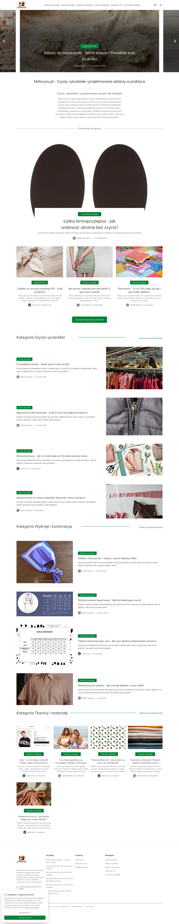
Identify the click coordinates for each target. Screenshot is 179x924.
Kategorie (109, 855)
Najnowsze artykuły (52, 5)
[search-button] (155, 5)
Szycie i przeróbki (68, 5)
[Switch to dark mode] (161, 5)
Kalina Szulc (80, 860)
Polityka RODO (64, 906)
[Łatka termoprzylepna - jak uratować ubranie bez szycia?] (89, 188)
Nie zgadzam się (25, 913)
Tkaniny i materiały (101, 5)
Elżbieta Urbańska (82, 867)
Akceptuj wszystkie (24, 918)
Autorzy (79, 855)
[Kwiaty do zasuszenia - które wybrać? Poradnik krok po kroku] (89, 41)
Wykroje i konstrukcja (84, 5)
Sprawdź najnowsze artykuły (89, 319)
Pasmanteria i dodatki (132, 5)
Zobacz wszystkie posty (151, 338)
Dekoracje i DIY (116, 5)
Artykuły (50, 855)
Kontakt (55, 906)
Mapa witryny (90, 906)
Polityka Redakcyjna (77, 906)
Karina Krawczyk (81, 863)
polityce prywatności (32, 907)
